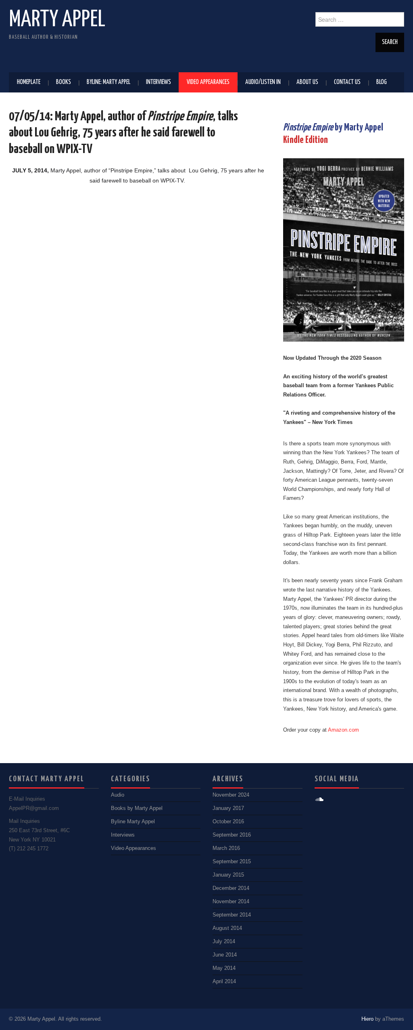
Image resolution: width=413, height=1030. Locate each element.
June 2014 (225, 955)
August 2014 (227, 928)
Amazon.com (343, 730)
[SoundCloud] (320, 800)
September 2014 (232, 915)
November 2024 (231, 795)
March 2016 (226, 848)
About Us (307, 82)
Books (63, 82)
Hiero (367, 1019)
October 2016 (228, 821)
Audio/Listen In (263, 82)
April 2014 (224, 981)
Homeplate (28, 82)
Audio (117, 795)
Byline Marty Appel (133, 821)
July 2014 (224, 941)
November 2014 (231, 901)
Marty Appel (57, 19)
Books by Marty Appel (137, 808)
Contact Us (347, 82)
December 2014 (231, 888)
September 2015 (232, 861)
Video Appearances (208, 82)
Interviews (158, 82)
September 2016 (232, 835)
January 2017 (228, 808)
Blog (381, 82)
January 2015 (228, 875)
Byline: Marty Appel (108, 82)
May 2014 (224, 968)
